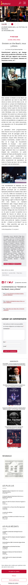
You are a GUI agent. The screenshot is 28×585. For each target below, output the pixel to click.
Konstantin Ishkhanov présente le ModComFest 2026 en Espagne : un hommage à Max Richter (14, 408)
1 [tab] (9, 24)
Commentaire (6, 328)
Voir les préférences (14, 580)
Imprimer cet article (21, 282)
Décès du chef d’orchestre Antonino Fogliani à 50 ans (13, 537)
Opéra (14, 39)
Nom (4, 342)
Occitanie (11, 263)
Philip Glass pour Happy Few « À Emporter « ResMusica (13, 309)
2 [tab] (12, 24)
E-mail (5, 346)
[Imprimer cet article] (15, 282)
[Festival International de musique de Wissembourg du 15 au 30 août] (14, 438)
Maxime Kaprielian (19, 49)
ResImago (7, 456)
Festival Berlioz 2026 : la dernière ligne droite (13, 542)
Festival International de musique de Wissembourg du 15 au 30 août (14, 427)
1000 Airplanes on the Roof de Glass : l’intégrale (11, 547)
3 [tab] (15, 24)
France (6, 263)
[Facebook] (5, 282)
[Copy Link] (12, 282)
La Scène (10, 39)
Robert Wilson (5, 275)
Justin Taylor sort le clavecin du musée (11, 557)
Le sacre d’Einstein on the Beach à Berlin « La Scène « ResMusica (13, 294)
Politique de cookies (13, 583)
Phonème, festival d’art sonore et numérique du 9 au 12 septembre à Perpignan (14, 385)
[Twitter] (7, 282)
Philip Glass (19, 273)
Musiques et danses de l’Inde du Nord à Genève (12, 552)
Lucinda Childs (12, 273)
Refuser (14, 575)
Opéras (18, 39)
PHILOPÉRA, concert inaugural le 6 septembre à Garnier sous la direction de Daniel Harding (14, 364)
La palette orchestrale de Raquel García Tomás (12, 532)
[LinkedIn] (3, 282)
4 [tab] (18, 24)
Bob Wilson (5, 273)
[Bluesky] (10, 282)
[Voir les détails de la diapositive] (14, 14)
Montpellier (17, 263)
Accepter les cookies (14, 571)
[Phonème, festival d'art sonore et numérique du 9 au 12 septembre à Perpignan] (14, 397)
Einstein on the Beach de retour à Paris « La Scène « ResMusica (13, 301)
